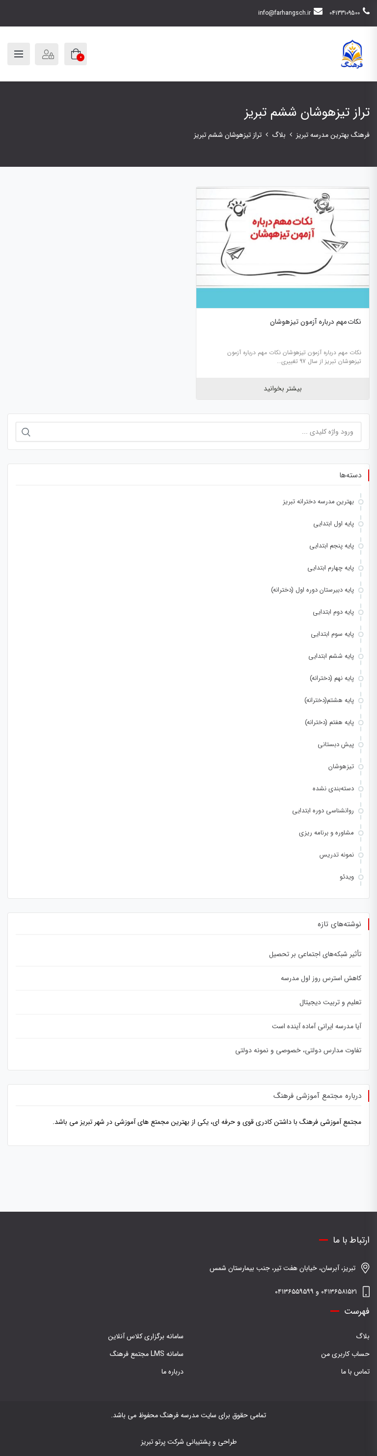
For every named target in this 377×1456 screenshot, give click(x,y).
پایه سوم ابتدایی (332, 634)
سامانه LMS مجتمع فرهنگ (147, 1354)
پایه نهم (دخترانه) (332, 678)
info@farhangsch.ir (284, 13)
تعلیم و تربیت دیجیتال (330, 1002)
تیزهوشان (341, 766)
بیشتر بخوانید (283, 388)
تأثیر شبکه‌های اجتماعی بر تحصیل (315, 954)
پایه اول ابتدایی (333, 524)
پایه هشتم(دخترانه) (329, 700)
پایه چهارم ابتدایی (330, 568)
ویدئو (347, 877)
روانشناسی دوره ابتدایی (323, 811)
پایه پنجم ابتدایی (331, 546)
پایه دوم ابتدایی (333, 612)
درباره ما (173, 1371)
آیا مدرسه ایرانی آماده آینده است (316, 1026)
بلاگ (363, 1336)
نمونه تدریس (337, 855)
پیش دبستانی (336, 744)
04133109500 (344, 13)
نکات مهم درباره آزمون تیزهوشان (315, 321)
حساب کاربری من (345, 1354)
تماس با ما (355, 1371)
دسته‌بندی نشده (333, 788)
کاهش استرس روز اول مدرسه (321, 978)
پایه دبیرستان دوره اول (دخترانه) (312, 590)
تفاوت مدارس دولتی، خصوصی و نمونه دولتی (298, 1050)
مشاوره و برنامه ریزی (326, 833)
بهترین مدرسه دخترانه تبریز (318, 501)
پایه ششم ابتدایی (331, 656)
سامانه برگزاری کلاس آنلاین (146, 1336)
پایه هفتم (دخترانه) (329, 722)
